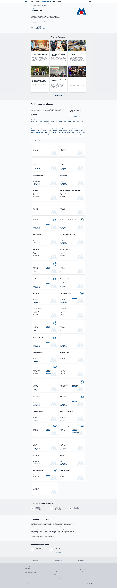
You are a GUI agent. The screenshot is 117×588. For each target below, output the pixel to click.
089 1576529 (37, 491)
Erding (73, 123)
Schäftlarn (83, 134)
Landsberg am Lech (43, 130)
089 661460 (36, 225)
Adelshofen (32, 121)
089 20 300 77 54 (78, 115)
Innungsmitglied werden (84, 568)
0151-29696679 (37, 240)
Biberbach (82, 121)
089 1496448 (63, 402)
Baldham (65, 121)
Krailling (38, 130)
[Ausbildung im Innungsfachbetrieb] (55, 219)
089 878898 (63, 373)
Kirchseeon (81, 128)
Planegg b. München (79, 132)
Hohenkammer (43, 128)
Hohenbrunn (38, 128)
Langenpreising (55, 130)
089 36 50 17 (63, 299)
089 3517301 (37, 476)
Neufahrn (46, 132)
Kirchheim (76, 128)
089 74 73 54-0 (63, 211)
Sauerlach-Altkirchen (59, 134)
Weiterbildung (38, 1)
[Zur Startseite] (26, 1)
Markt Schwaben (77, 130)
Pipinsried (73, 132)
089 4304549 (63, 284)
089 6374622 (37, 358)
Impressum (54, 575)
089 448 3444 (39, 509)
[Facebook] (89, 583)
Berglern (74, 121)
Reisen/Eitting (42, 134)
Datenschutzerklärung (56, 577)
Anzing (37, 121)
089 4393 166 (63, 476)
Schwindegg (79, 134)
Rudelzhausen (52, 134)
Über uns (53, 1)
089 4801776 (37, 432)
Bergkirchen (69, 121)
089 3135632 (37, 299)
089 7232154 (63, 417)
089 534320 (36, 373)
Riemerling (47, 134)
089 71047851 (63, 343)
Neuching (42, 132)
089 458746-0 (37, 343)
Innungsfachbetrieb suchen (84, 569)
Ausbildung (32, 1)
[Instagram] (87, 583)
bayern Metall (59, 1)
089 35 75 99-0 (63, 225)
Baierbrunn (60, 121)
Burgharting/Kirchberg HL (50, 123)
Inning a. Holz (63, 128)
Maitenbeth (60, 130)
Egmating (69, 123)
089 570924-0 (37, 211)
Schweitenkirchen (73, 134)
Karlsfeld (72, 128)
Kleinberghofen (33, 130)
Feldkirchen (77, 123)
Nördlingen (54, 132)
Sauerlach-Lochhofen (66, 134)
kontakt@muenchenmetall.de (40, 28)
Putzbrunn (37, 134)
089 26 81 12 (63, 461)
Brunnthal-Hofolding (43, 123)
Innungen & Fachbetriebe (46, 1)
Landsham (49, 130)
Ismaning (68, 128)
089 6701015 (37, 255)
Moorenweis (33, 132)
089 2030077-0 (38, 27)
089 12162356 (37, 196)
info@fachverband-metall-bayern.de (30, 572)
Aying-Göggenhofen (46, 121)
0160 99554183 (37, 461)
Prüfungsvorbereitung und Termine (85, 571)
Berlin (78, 121)
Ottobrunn (68, 132)
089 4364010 (63, 432)
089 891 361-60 (63, 314)
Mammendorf (65, 130)
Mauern (82, 130)
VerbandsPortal (89, 1)
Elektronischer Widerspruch (57, 578)
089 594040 (63, 196)
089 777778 (36, 152)
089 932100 (63, 255)
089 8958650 (58, 509)
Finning (81, 123)
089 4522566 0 (63, 152)
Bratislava (37, 123)
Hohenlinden (48, 128)
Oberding (59, 132)
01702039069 (37, 314)
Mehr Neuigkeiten (58, 95)
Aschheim (41, 121)
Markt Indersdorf (71, 130)
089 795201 (36, 417)
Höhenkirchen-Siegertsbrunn (56, 128)
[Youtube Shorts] (91, 583)
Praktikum (54, 568)
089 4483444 (37, 284)
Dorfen (61, 123)
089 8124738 (37, 402)
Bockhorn (32, 123)
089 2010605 (63, 240)
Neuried (50, 132)
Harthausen (32, 128)
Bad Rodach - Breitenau (54, 121)
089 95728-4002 (37, 181)
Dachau (57, 123)
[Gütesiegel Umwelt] (82, 219)
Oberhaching (64, 132)
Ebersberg (64, 123)
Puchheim (32, 134)
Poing (84, 132)
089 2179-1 (63, 181)
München (37, 132)
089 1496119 (63, 358)
